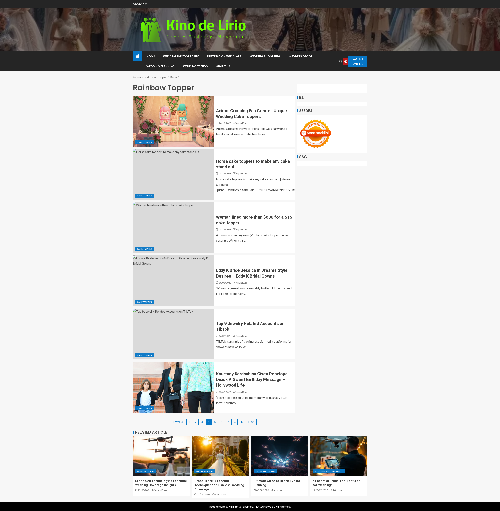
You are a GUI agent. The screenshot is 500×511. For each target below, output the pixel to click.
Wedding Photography (181, 56)
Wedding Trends (195, 66)
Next (251, 421)
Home (150, 56)
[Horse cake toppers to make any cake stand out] (173, 174)
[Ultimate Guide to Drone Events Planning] (279, 456)
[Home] (137, 56)
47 (242, 421)
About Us (223, 66)
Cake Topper (144, 142)
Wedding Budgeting (265, 56)
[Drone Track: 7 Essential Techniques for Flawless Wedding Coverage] (220, 456)
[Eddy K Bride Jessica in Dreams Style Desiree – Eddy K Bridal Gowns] (173, 280)
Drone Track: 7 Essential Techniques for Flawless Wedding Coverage (219, 485)
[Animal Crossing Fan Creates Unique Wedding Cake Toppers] (173, 121)
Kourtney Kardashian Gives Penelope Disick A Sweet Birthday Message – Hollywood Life (252, 379)
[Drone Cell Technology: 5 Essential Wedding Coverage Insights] (161, 456)
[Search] (341, 61)
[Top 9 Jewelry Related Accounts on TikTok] (173, 334)
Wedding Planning (160, 66)
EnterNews (263, 506)
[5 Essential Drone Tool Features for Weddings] (338, 456)
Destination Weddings (224, 56)
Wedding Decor (300, 56)
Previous (178, 421)
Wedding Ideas (145, 471)
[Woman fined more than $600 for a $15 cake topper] (173, 227)
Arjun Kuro (241, 123)
